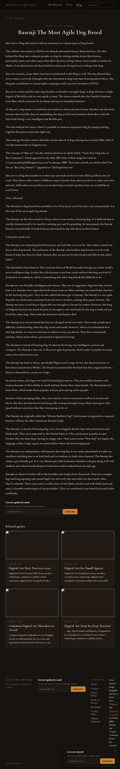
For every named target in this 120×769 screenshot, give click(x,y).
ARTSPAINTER (21, 5)
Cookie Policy (94, 713)
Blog (79, 4)
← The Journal (15, 18)
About (94, 684)
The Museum (55, 4)
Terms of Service (95, 701)
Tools (69, 4)
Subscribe (70, 511)
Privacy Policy (94, 694)
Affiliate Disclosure (96, 720)
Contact (95, 688)
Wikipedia (113, 704)
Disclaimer (96, 707)
